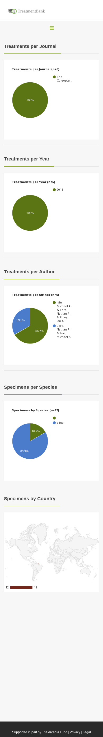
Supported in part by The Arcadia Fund (39, 732)
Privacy (75, 732)
